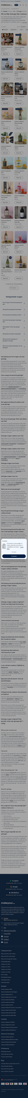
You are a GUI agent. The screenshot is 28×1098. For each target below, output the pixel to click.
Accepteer (14, 556)
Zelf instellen (14, 552)
